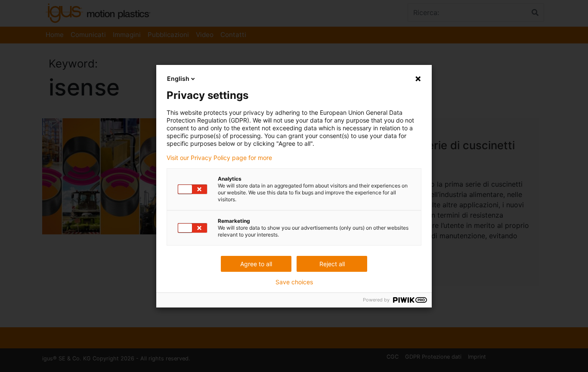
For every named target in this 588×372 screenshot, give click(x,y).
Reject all (332, 263)
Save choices (294, 282)
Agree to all (256, 263)
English (178, 78)
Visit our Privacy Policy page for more (219, 157)
